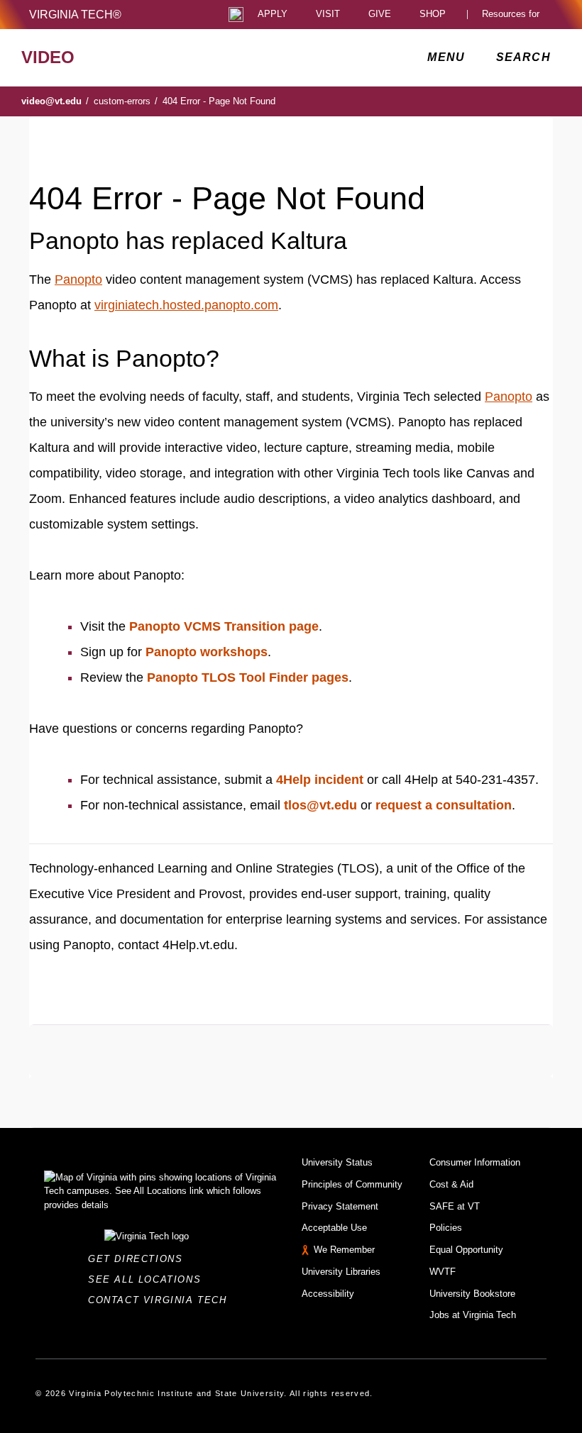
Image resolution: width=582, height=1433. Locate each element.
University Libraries (341, 1271)
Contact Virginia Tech (161, 1300)
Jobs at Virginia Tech (472, 1315)
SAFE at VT (454, 1206)
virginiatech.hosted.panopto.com (186, 305)
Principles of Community (352, 1184)
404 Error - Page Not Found (219, 101)
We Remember (344, 1249)
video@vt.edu (55, 101)
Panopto (78, 279)
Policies (445, 1227)
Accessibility (328, 1293)
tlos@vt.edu (320, 805)
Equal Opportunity (466, 1249)
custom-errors (126, 101)
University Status (337, 1162)
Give (379, 14)
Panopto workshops (207, 652)
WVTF (442, 1271)
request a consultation (443, 805)
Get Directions (139, 1259)
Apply (272, 14)
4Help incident (319, 780)
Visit (328, 14)
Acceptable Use (334, 1227)
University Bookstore (472, 1293)
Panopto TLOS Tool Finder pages (247, 677)
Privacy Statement (340, 1206)
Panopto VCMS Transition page (224, 626)
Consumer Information (474, 1162)
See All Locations (148, 1279)
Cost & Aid (451, 1184)
